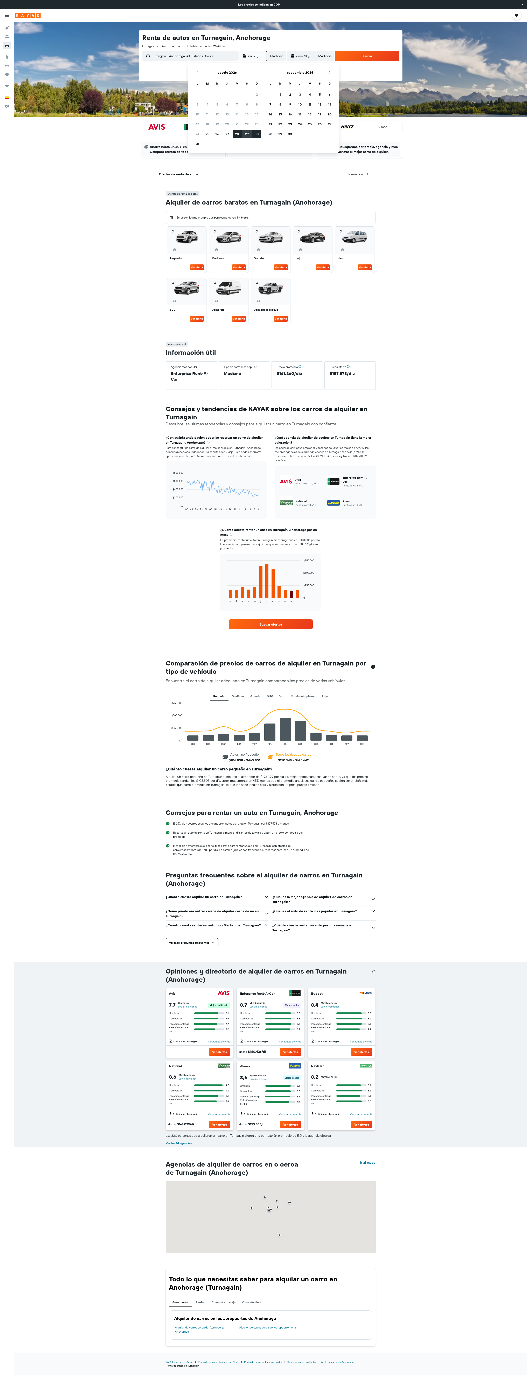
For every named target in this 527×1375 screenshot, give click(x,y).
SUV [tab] (270, 696)
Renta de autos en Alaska (301, 1361)
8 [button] (247, 104)
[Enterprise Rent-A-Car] (295, 993)
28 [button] (237, 134)
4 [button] (207, 104)
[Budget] (366, 993)
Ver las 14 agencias (179, 1143)
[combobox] (161, 46)
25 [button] (207, 134)
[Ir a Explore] (7, 57)
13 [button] (227, 114)
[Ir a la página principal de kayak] (28, 15)
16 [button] (256, 114)
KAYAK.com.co (174, 1361)
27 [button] (227, 134)
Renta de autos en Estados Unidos (263, 1361)
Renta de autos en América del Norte (218, 1361)
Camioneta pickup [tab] (303, 696)
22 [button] (247, 124)
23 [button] (257, 124)
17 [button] (197, 124)
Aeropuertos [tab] (180, 1302)
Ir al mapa (367, 1162)
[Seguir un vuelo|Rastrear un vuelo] (7, 66)
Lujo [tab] (325, 696)
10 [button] (197, 114)
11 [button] (207, 114)
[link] (271, 624)
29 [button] (247, 134)
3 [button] (197, 104)
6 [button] (227, 104)
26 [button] (217, 134)
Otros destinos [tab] (252, 1302)
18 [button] (207, 124)
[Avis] (224, 993)
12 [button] (217, 114)
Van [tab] (281, 696)
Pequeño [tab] (219, 696)
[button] (522, 4)
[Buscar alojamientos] (7, 37)
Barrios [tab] (200, 1302)
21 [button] (237, 124)
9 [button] (257, 104)
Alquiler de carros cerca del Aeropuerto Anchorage (200, 1329)
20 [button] (227, 124)
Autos (190, 1361)
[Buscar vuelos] (7, 28)
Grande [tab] (255, 696)
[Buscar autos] (7, 45)
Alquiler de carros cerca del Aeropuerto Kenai (267, 1327)
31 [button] (197, 144)
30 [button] (257, 134)
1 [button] (246, 94)
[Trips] (7, 86)
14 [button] (237, 114)
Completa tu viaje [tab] (224, 1302)
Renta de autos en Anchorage (337, 1361)
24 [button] (197, 134)
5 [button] (217, 104)
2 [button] (257, 94)
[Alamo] (295, 1066)
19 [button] (217, 124)
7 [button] (237, 104)
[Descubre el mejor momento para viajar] (7, 74)
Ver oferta (197, 267)
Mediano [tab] (238, 696)
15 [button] (246, 114)
